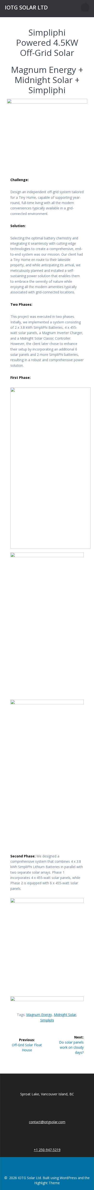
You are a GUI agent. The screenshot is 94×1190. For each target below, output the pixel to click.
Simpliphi (47, 1020)
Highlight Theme (47, 1183)
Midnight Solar (65, 1014)
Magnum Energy (39, 1014)
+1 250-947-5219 (47, 1149)
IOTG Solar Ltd (26, 7)
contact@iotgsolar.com (47, 1122)
